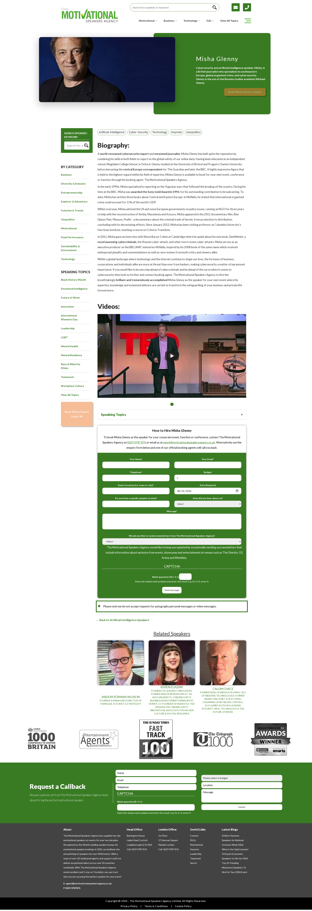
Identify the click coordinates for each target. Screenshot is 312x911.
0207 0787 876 (136, 442)
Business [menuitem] (66, 174)
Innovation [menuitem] (67, 306)
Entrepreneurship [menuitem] (71, 192)
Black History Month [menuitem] (73, 279)
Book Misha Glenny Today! (245, 92)
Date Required (208, 485)
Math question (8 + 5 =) (129, 801)
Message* (172, 511)
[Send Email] (237, 6)
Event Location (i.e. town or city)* (136, 485)
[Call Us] (247, 6)
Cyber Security (138, 132)
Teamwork (195, 858)
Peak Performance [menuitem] (72, 237)
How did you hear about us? (208, 498)
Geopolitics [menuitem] (68, 219)
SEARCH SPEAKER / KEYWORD (75, 135)
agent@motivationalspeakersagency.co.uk (189, 442)
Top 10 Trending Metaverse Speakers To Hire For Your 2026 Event (234, 867)
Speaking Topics (113, 414)
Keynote (176, 132)
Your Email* (208, 459)
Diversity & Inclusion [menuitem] (73, 183)
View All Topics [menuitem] (70, 394)
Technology (159, 132)
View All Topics (229, 20)
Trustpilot (98, 872)
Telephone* (136, 472)
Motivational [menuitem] (69, 228)
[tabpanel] (172, 355)
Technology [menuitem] (68, 259)
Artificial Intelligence (112, 132)
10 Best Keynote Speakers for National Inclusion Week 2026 (233, 840)
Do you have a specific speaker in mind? (136, 498)
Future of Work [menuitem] (70, 297)
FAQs (193, 840)
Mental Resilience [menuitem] (71, 355)
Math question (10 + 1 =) (165, 577)
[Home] (89, 15)
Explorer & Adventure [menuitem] (74, 201)
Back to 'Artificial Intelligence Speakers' (124, 620)
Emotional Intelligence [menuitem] (74, 288)
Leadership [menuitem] (68, 328)
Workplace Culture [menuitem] (72, 385)
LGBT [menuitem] (64, 337)
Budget (208, 472)
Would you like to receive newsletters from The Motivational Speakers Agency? (172, 535)
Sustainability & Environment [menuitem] (70, 248)
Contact (194, 835)
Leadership (195, 853)
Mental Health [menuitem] (69, 346)
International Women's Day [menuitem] (69, 317)
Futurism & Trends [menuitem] (72, 210)
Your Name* (136, 459)
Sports (193, 863)
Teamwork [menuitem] (67, 376)
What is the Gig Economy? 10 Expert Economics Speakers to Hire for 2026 (235, 854)
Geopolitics (193, 132)
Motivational (196, 844)
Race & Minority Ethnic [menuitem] (70, 365)
